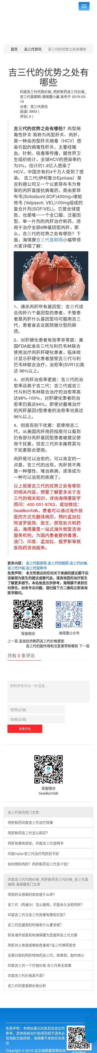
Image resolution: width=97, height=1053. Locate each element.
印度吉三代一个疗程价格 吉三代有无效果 (39, 965)
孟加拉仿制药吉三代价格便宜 (41, 640)
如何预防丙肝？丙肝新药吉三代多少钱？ (39, 863)
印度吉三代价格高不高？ (27, 975)
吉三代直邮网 (49, 239)
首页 (14, 48)
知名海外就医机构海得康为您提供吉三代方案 (42, 934)
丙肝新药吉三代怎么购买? (28, 832)
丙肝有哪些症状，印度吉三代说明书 (35, 843)
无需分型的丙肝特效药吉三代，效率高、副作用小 (46, 955)
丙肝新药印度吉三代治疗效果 (30, 822)
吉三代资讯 (33, 48)
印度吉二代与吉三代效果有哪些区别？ (37, 914)
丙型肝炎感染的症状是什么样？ (32, 894)
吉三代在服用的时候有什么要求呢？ (35, 924)
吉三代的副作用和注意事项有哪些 (52, 645)
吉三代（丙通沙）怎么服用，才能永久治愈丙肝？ (46, 904)
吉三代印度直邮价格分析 (27, 985)
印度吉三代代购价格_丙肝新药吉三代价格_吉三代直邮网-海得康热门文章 (48, 882)
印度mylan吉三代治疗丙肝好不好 (33, 853)
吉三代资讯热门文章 (23, 812)
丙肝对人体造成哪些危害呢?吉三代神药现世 (42, 944)
